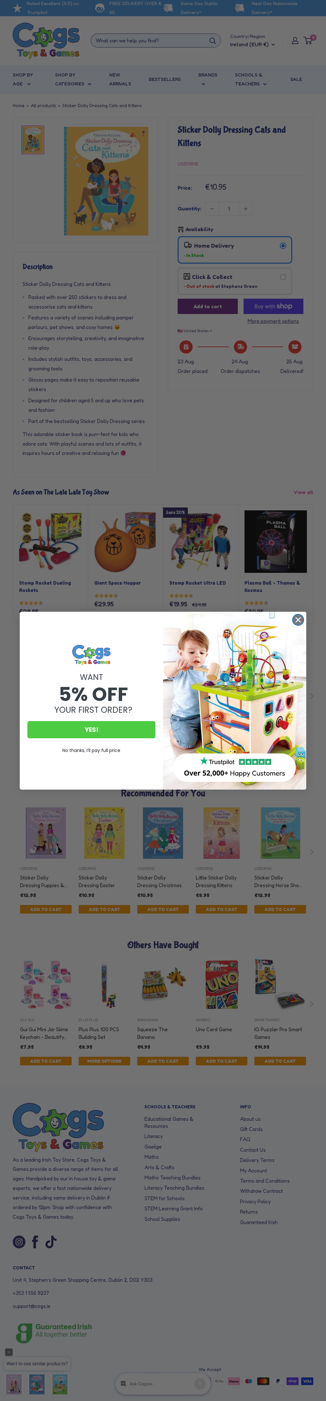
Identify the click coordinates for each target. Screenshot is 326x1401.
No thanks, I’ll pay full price (91, 750)
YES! (91, 729)
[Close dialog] (298, 619)
